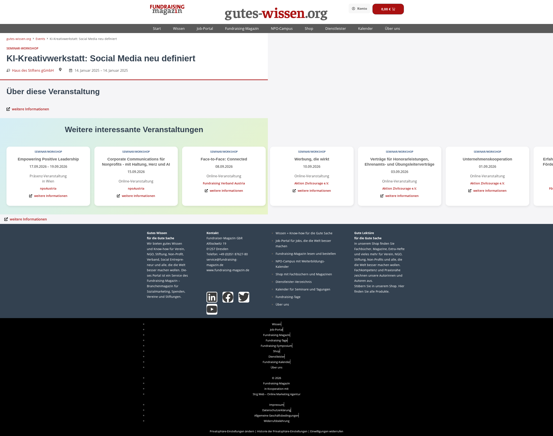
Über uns (392, 28)
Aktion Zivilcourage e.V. (311, 183)
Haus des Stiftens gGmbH (33, 70)
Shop (309, 28)
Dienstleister (335, 28)
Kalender (365, 28)
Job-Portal (205, 28)
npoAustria (48, 188)
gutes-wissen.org (18, 39)
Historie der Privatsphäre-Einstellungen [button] (282, 431)
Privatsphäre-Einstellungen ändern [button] (232, 431)
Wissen (179, 28)
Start (157, 28)
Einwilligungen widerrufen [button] (326, 431)
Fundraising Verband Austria (224, 183)
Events (40, 39)
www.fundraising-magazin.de (228, 270)
